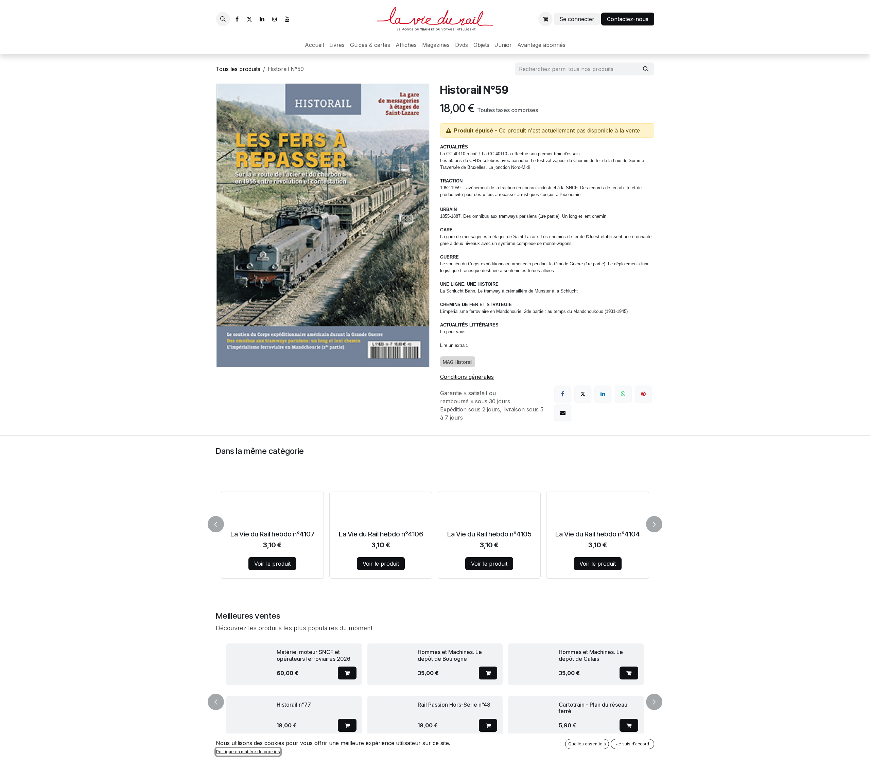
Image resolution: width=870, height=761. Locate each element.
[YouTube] (287, 19)
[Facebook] (236, 19)
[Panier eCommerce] (545, 19)
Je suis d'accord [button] (632, 743)
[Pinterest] (643, 394)
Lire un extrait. (454, 345)
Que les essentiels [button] (587, 743)
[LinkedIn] (262, 19)
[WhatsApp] (623, 394)
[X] (249, 19)
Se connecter (576, 19)
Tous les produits (238, 69)
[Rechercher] (645, 69)
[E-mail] (563, 412)
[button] (223, 19)
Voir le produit (272, 563)
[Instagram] (274, 19)
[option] (435, 523)
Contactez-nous (627, 19)
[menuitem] (314, 45)
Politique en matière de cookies (248, 751)
